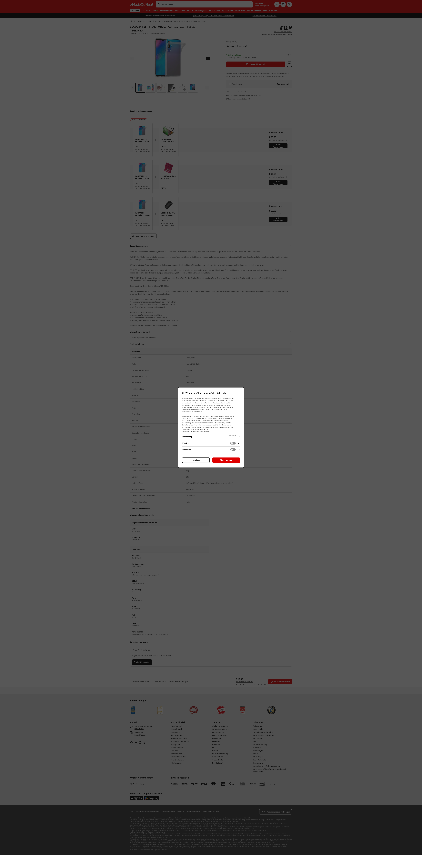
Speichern (196, 460)
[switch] (233, 443)
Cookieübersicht (204, 432)
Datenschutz (185, 432)
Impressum (194, 432)
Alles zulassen (226, 460)
